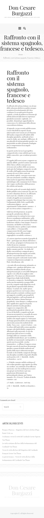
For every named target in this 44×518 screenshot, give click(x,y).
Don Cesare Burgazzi (22, 10)
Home (21, 55)
